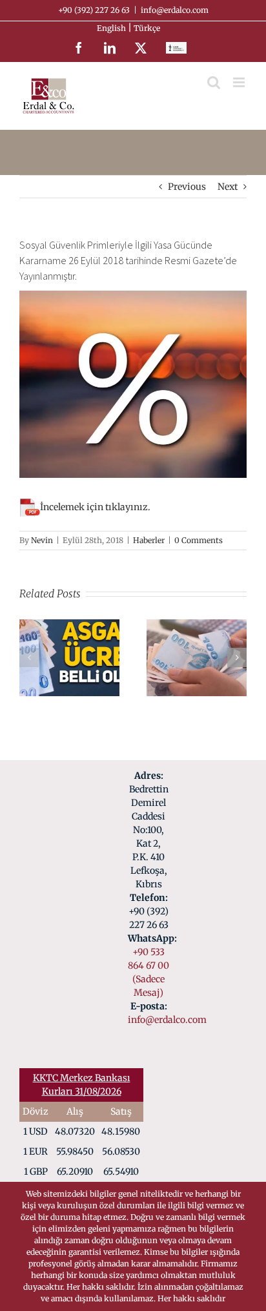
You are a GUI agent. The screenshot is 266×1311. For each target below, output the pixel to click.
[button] (29, 657)
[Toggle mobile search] (213, 82)
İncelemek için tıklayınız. (95, 507)
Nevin (42, 540)
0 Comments (198, 540)
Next (228, 186)
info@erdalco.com (175, 10)
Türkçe (148, 28)
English (112, 28)
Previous (187, 186)
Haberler (149, 540)
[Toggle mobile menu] (240, 82)
